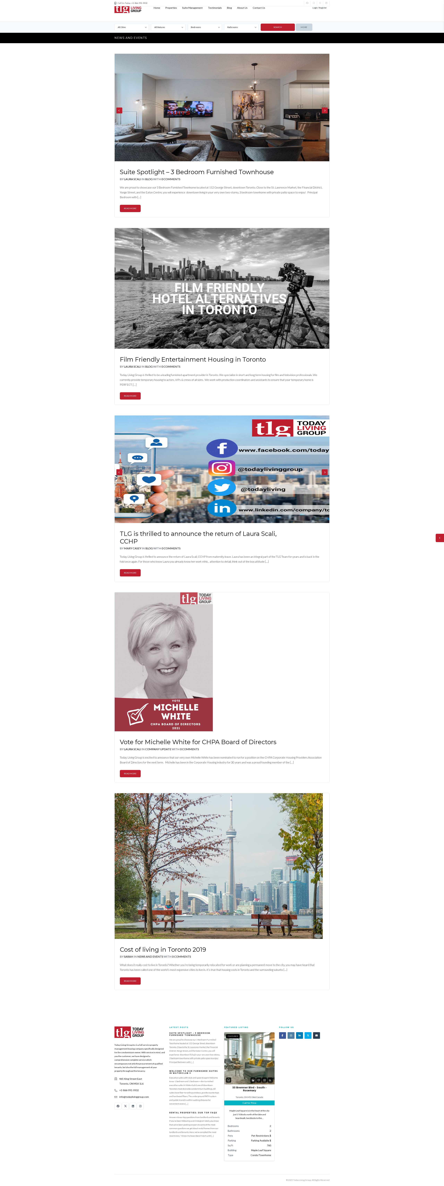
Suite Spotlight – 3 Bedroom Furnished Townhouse (197, 172)
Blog (229, 7)
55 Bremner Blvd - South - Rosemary (249, 1089)
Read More (130, 208)
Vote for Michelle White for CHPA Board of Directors (198, 742)
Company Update (158, 749)
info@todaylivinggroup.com (134, 1096)
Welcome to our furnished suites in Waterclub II (193, 1072)
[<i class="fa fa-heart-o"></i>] (259, 1080)
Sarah (128, 956)
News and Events (150, 956)
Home (157, 7)
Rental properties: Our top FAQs (193, 1113)
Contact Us (259, 7)
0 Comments (170, 179)
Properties (171, 7)
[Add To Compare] (264, 1080)
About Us (242, 7)
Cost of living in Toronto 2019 (163, 949)
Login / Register (320, 7)
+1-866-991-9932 (129, 1090)
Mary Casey (132, 548)
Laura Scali (132, 179)
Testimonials (215, 7)
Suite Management (192, 7)
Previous (119, 110)
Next (325, 110)
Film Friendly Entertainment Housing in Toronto (193, 359)
